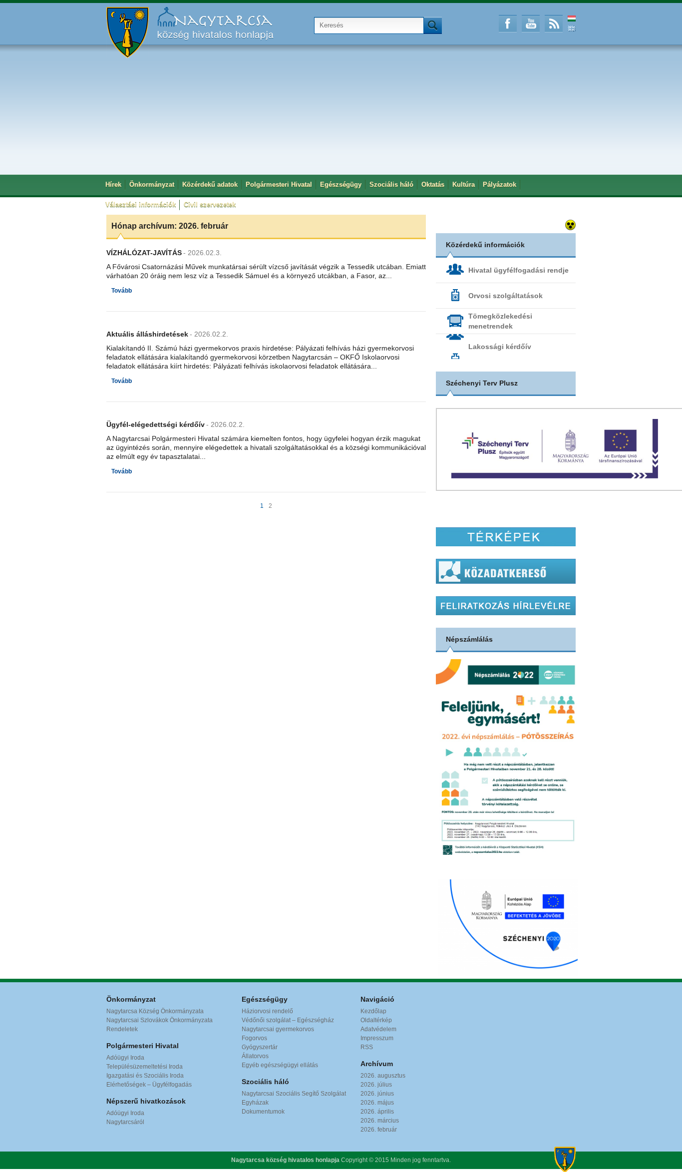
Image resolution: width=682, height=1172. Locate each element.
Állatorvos (255, 1056)
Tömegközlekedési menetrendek (500, 321)
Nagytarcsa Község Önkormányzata (155, 1011)
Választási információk (140, 204)
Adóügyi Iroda (125, 1057)
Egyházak (255, 1102)
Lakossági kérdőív (499, 347)
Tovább (121, 290)
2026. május (377, 1102)
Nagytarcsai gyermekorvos (278, 1029)
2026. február (378, 1129)
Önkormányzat (151, 184)
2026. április (377, 1111)
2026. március (379, 1120)
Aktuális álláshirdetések (147, 334)
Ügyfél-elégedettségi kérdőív (155, 424)
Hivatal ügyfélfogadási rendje (518, 270)
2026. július (376, 1084)
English (572, 28)
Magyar (572, 18)
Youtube (531, 23)
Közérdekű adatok (210, 184)
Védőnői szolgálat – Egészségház (288, 1020)
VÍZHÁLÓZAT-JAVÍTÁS (144, 253)
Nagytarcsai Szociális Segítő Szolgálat (294, 1093)
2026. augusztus (382, 1075)
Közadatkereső (506, 571)
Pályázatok (499, 184)
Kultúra (463, 184)
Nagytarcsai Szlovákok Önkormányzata (159, 1020)
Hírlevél (506, 605)
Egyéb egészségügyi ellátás (280, 1065)
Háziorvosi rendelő (267, 1011)
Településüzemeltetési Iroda (144, 1066)
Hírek (113, 184)
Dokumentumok (263, 1111)
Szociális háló (391, 184)
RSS (554, 23)
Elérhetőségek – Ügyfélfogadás (149, 1084)
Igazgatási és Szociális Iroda (145, 1075)
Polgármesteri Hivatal (279, 184)
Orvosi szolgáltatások (505, 296)
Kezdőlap (373, 1011)
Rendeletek (122, 1029)
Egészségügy (340, 184)
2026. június (377, 1093)
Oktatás (432, 184)
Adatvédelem (378, 1029)
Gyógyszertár (260, 1047)
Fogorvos (254, 1038)
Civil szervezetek (210, 204)
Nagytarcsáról (125, 1122)
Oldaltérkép (376, 1020)
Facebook (508, 23)
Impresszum (376, 1038)
